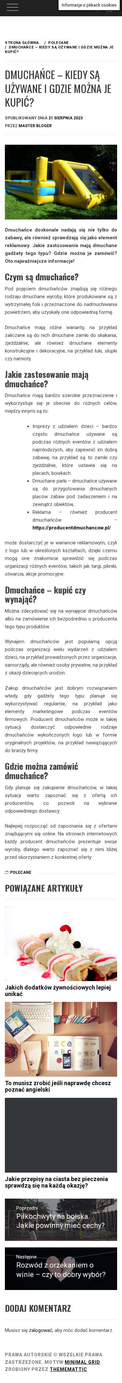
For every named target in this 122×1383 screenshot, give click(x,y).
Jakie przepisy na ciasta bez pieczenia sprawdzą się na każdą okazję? (56, 1182)
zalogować (40, 1330)
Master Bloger (35, 126)
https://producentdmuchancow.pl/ (72, 528)
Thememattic (68, 1369)
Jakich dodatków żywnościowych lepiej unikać (58, 990)
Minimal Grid (82, 1362)
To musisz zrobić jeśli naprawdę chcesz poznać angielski (58, 1086)
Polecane (20, 872)
